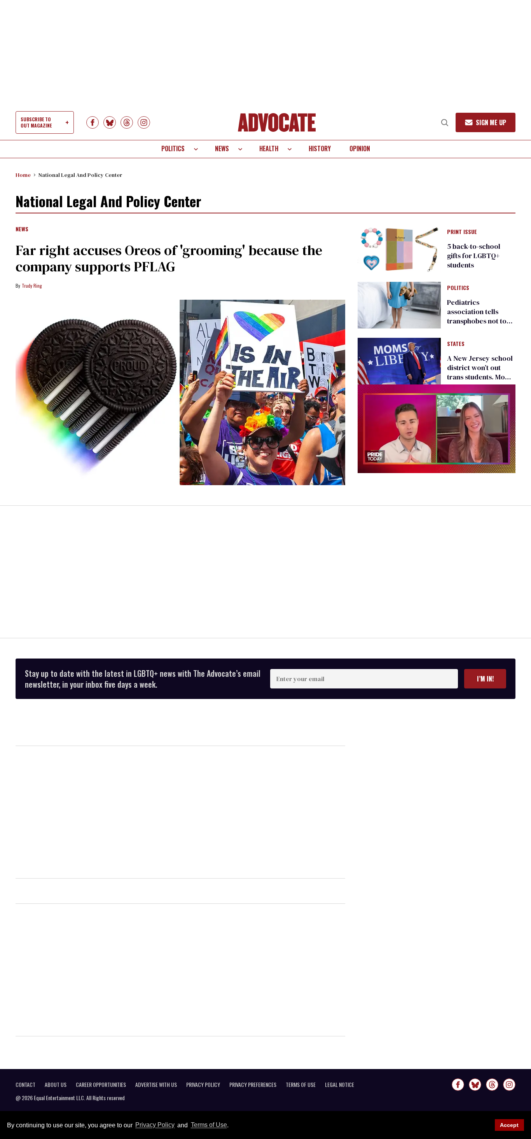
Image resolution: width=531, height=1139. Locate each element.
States (456, 344)
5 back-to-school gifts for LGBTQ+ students (473, 255)
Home (23, 175)
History (320, 148)
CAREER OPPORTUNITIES (101, 1084)
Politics (173, 148)
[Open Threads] (127, 122)
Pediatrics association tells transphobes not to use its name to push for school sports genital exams (479, 325)
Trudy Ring (32, 285)
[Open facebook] (92, 122)
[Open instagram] (144, 122)
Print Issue (462, 232)
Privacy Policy (155, 1125)
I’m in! (485, 678)
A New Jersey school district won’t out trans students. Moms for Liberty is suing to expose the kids (480, 376)
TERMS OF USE (301, 1084)
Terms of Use (209, 1125)
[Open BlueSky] (109, 122)
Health (268, 148)
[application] (436, 428)
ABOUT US (55, 1084)
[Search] (444, 122)
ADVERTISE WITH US (156, 1084)
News (222, 148)
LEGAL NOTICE (339, 1084)
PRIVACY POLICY (203, 1084)
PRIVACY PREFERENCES (252, 1084)
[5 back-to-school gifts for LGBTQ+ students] (399, 248)
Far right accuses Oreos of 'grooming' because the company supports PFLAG (169, 258)
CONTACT (25, 1084)
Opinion (359, 148)
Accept (509, 1125)
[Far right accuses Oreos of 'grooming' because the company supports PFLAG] (180, 392)
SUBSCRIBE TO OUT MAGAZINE (36, 122)
